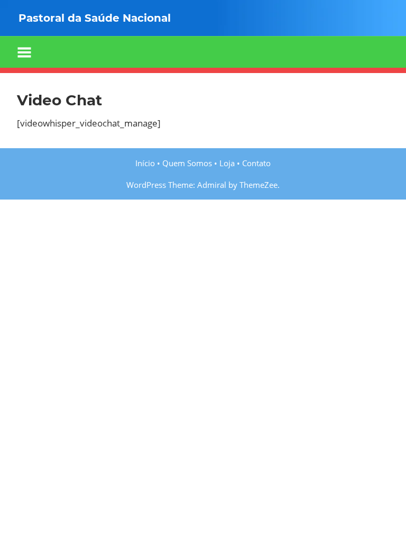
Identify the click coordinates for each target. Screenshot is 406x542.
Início (145, 163)
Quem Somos (187, 163)
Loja (227, 163)
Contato (256, 163)
